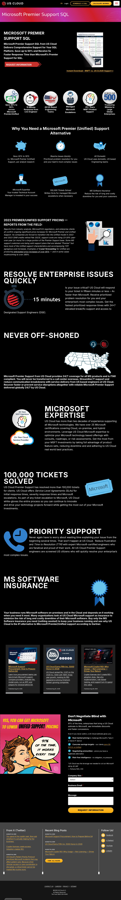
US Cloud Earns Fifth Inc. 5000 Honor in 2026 (63, 844)
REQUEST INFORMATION (19, 64)
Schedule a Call (80, 3)
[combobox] (61, 3)
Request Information (91, 810)
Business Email (75, 785)
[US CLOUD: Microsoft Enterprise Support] (12, 3)
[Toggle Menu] (116, 3)
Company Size (75, 775)
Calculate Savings (101, 3)
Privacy (66, 886)
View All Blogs (54, 861)
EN (62, 3)
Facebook (109, 835)
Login (66, 3)
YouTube (109, 845)
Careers (58, 886)
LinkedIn (109, 851)
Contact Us (49, 886)
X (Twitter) (109, 840)
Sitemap (73, 886)
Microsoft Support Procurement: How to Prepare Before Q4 (69, 836)
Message (72, 795)
